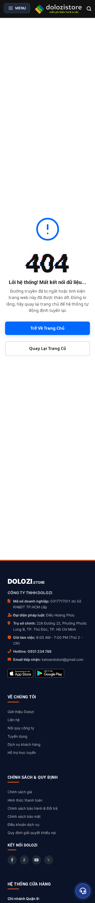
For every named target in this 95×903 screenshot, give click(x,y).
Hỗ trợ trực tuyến (22, 752)
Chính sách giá (20, 792)
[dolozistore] (58, 9)
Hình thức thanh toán (25, 800)
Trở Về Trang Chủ (47, 328)
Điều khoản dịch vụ (23, 824)
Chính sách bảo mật (24, 816)
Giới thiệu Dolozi (21, 712)
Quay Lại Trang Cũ (47, 348)
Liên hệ (14, 720)
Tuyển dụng (17, 736)
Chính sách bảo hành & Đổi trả (33, 808)
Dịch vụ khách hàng (24, 744)
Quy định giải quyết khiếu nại (32, 832)
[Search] (89, 9)
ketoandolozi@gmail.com (62, 659)
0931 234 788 (39, 651)
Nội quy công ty (21, 728)
